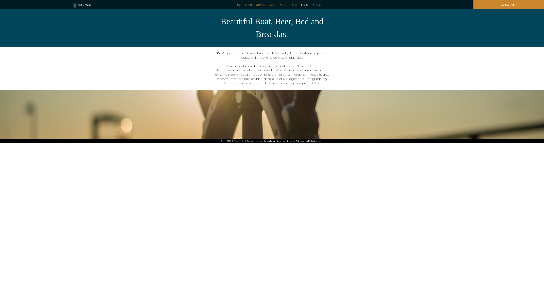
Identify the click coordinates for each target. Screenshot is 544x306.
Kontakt (290, 141)
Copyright (281, 141)
